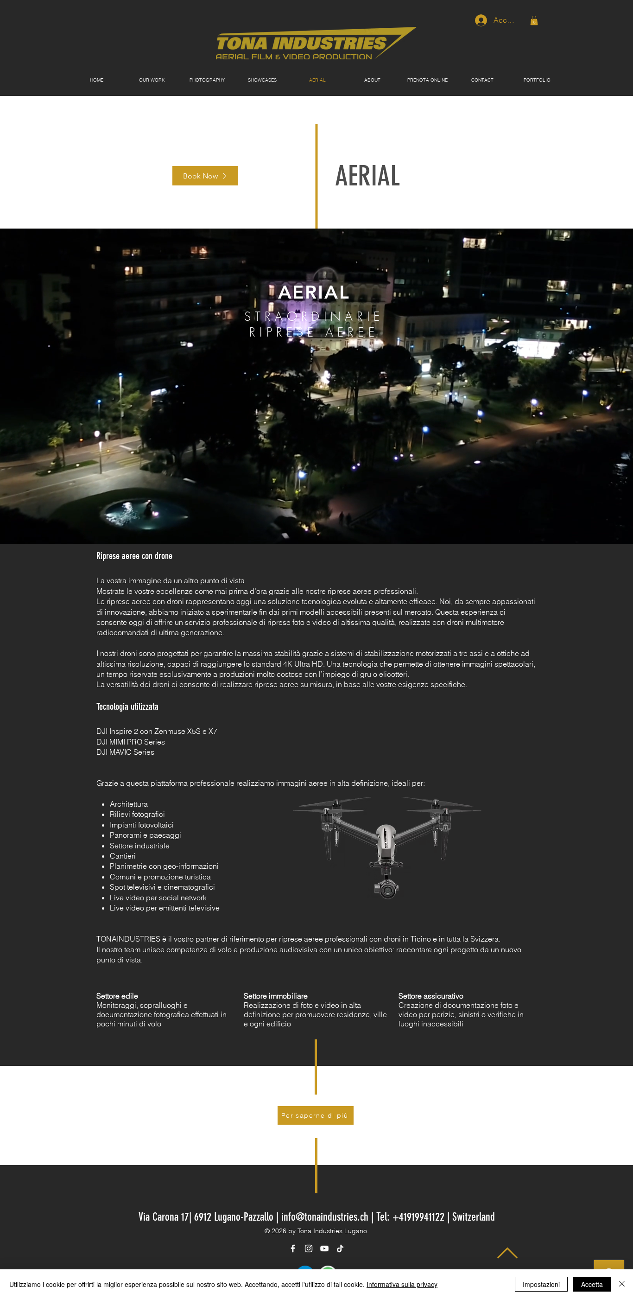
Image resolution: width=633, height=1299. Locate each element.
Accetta (592, 1284)
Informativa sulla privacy (402, 1284)
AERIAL (367, 175)
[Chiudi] (621, 1284)
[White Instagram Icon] (309, 1248)
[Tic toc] (340, 1248)
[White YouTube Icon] (324, 1248)
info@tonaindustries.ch (324, 1216)
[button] (534, 20)
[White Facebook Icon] (293, 1248)
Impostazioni (541, 1284)
